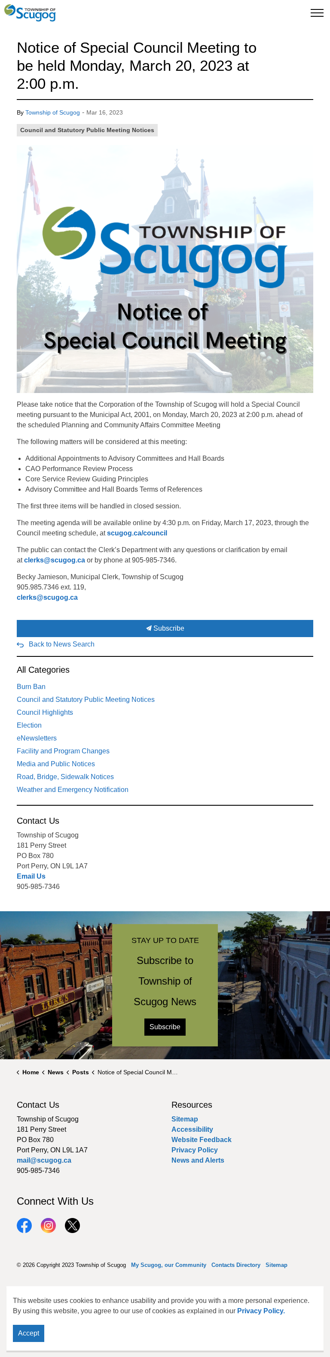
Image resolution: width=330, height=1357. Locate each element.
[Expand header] (317, 13)
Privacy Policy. (261, 1311)
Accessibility (192, 1129)
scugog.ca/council (137, 533)
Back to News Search (62, 644)
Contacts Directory (235, 1265)
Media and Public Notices (56, 764)
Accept (28, 1333)
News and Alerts (197, 1160)
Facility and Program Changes (63, 751)
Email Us (31, 876)
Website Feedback (201, 1139)
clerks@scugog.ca (54, 560)
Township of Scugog (52, 112)
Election (29, 725)
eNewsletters (37, 738)
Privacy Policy (194, 1150)
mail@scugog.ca (44, 1160)
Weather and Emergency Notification (72, 789)
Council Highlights (45, 712)
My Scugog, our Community (168, 1265)
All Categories (43, 669)
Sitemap (184, 1119)
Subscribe (168, 628)
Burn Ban (31, 686)
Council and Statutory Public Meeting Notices (87, 130)
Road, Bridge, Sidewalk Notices (65, 776)
